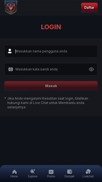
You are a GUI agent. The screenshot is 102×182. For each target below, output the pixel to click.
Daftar (89, 7)
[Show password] (91, 69)
